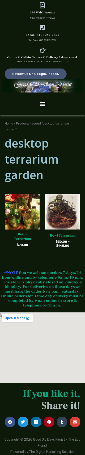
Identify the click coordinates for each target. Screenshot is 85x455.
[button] (42, 104)
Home (9, 123)
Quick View (22, 226)
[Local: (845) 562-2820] (43, 28)
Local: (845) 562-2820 (42, 35)
